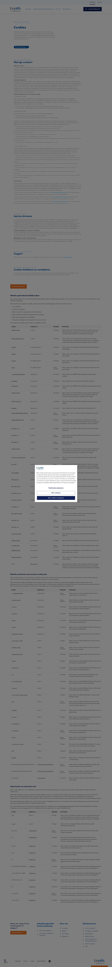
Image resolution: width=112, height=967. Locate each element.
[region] (56, 483)
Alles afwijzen (56, 492)
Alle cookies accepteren (56, 497)
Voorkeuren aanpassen (56, 488)
